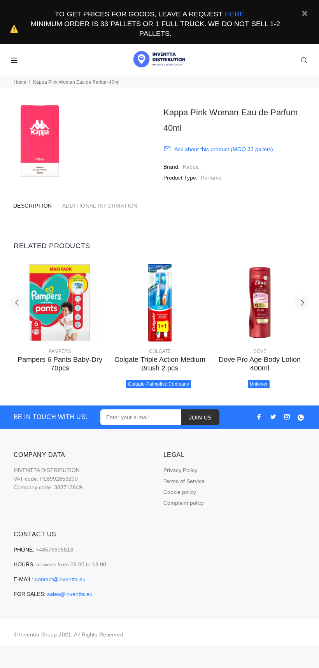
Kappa (191, 167)
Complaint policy (183, 503)
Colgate (160, 351)
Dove (259, 351)
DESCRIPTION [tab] (32, 206)
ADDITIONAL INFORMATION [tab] (100, 206)
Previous (17, 302)
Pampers (60, 351)
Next (301, 302)
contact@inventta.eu (60, 579)
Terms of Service (184, 481)
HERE (234, 14)
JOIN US (200, 417)
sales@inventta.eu (70, 594)
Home (20, 82)
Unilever (259, 384)
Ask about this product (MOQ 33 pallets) (223, 149)
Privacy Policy (180, 470)
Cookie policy (179, 492)
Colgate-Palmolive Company (158, 384)
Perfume (211, 177)
